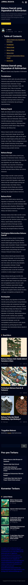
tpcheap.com (4, 571)
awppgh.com (16, 558)
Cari (2, 443)
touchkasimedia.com (15, 548)
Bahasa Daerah (6, 23)
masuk (9, 433)
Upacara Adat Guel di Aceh (11, 464)
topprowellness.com (18, 569)
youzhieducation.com (7, 551)
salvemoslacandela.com (7, 562)
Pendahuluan (10, 44)
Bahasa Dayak (10, 47)
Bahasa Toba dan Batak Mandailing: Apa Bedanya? (11, 418)
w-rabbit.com (13, 553)
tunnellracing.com (6, 550)
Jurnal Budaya (7, 2)
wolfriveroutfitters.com (17, 550)
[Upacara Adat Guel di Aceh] (5, 515)
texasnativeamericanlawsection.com (11, 567)
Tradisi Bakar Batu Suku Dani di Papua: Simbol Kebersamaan (13, 479)
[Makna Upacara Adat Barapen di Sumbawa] (5, 506)
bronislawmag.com (19, 560)
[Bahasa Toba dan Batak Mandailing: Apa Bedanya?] (14, 405)
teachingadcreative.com (7, 566)
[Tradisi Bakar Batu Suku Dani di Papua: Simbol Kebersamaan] (5, 542)
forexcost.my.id (16, 555)
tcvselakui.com (5, 548)
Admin (9, 29)
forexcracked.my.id (6, 557)
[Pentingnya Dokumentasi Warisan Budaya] (5, 533)
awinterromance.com (6, 558)
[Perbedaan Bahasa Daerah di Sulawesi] (14, 376)
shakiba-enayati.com (6, 564)
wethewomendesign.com (15, 571)
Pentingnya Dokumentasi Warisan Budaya (13, 474)
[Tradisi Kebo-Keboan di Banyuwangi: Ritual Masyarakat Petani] (5, 524)
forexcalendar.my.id (6, 555)
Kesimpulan (10, 60)
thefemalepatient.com (7, 569)
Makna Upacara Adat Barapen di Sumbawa (13, 460)
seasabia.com (18, 562)
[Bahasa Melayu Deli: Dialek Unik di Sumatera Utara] (14, 347)
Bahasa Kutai (10, 53)
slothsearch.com (17, 564)
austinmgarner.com (17, 557)
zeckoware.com (5, 553)
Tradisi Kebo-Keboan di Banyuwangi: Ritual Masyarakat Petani (13, 468)
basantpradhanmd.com (7, 560)
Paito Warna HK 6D (18, 551)
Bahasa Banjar (10, 50)
